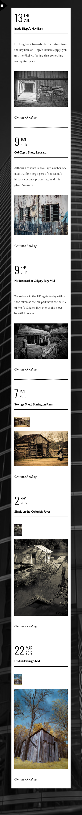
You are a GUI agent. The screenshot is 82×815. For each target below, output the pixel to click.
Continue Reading (25, 117)
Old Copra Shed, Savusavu (30, 152)
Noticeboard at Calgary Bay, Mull (34, 280)
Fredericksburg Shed (27, 661)
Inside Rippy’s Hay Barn (28, 28)
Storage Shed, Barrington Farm (33, 404)
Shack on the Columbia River (32, 511)
